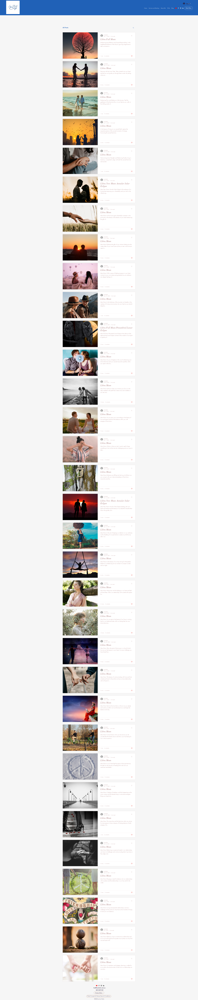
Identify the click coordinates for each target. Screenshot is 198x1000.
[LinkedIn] (183, 8)
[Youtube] (176, 8)
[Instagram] (180, 8)
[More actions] (132, 36)
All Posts (65, 27)
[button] (133, 28)
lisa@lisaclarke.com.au (99, 988)
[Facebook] (178, 8)
